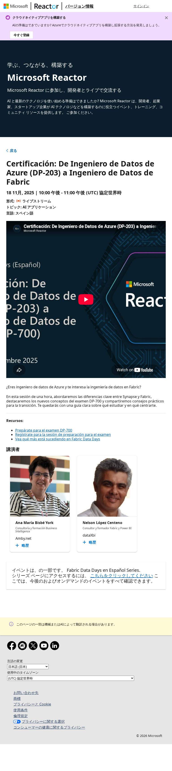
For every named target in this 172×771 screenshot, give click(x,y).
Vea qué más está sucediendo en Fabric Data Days (57, 439)
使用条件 (20, 710)
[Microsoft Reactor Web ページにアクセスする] (46, 6)
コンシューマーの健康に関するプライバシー (49, 727)
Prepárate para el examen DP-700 (43, 430)
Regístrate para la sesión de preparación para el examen (63, 434)
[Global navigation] (157, 6)
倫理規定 (20, 715)
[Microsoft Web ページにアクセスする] (17, 6)
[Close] (166, 17)
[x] (34, 646)
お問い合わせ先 (26, 692)
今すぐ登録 (21, 35)
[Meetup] (23, 646)
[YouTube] (44, 646)
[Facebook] (12, 646)
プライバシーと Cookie (32, 704)
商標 (17, 698)
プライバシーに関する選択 (43, 721)
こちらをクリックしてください (121, 575)
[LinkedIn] (55, 646)
